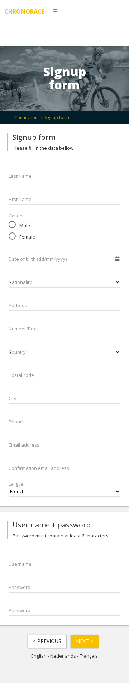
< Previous (47, 641)
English (39, 656)
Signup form (56, 117)
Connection (26, 117)
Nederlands (63, 656)
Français (89, 656)
